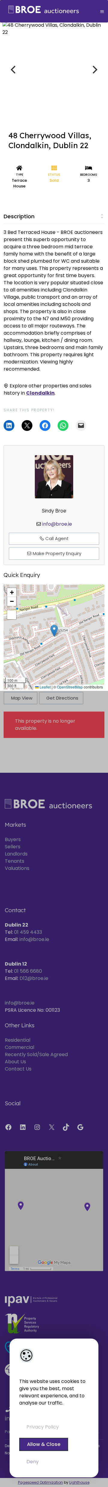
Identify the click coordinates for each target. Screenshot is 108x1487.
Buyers (13, 839)
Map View (21, 698)
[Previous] (13, 69)
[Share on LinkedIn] (9, 425)
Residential (17, 1040)
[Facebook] (8, 1127)
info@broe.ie (57, 524)
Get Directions (62, 698)
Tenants (14, 861)
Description (19, 216)
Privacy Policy (42, 1426)
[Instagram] (37, 1127)
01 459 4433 (28, 932)
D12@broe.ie (34, 978)
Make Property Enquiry (56, 553)
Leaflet (45, 686)
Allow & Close (43, 1444)
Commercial (19, 1047)
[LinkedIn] (22, 1127)
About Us (15, 1061)
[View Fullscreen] (11, 614)
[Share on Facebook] (45, 425)
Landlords (16, 853)
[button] (54, 631)
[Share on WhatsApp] (63, 425)
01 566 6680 (28, 971)
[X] (51, 1127)
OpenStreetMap (70, 686)
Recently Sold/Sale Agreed (36, 1054)
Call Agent (56, 538)
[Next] (94, 69)
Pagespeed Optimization (40, 1482)
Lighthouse (79, 1482)
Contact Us (18, 1068)
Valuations (17, 868)
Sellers (12, 846)
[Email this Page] (27, 425)
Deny (32, 1461)
